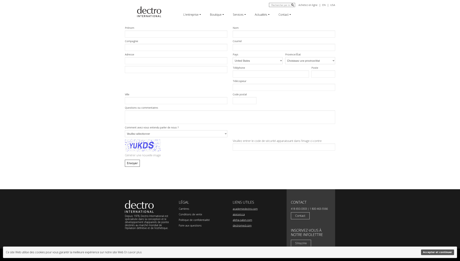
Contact (284, 14)
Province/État (293, 54)
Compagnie (131, 41)
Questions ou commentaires (141, 107)
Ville (127, 94)
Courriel (237, 41)
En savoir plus (133, 252)
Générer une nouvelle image (143, 155)
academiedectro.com (245, 208)
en (324, 5)
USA (332, 5)
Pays (235, 54)
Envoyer (132, 163)
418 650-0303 (299, 208)
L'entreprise (191, 14)
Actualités (261, 14)
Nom (236, 27)
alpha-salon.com (242, 220)
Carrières (184, 208)
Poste (314, 67)
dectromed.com (242, 225)
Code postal (240, 94)
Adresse (129, 54)
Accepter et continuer (437, 252)
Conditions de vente (190, 214)
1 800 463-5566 (319, 208)
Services (238, 14)
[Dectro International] (149, 11)
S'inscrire (301, 243)
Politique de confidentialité (194, 220)
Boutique (216, 14)
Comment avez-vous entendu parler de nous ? (152, 127)
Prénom (129, 27)
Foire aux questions (190, 225)
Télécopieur (239, 81)
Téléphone (239, 67)
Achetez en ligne (308, 5)
